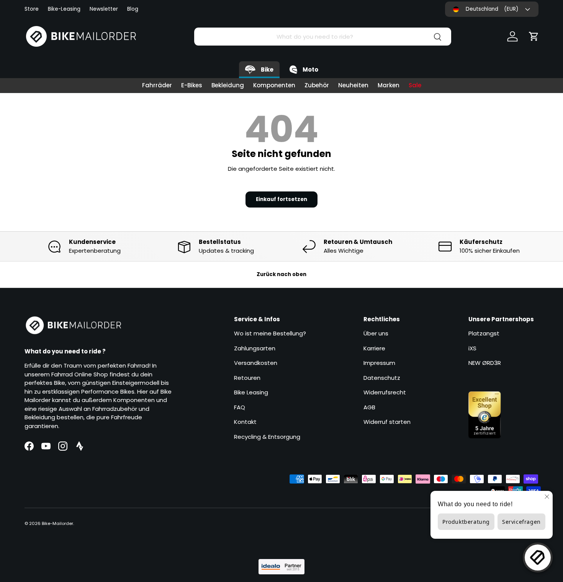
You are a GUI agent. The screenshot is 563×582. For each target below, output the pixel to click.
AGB (369, 407)
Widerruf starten (387, 422)
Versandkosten (255, 363)
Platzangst (483, 333)
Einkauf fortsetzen (281, 199)
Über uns (375, 333)
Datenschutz (381, 378)
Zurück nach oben (281, 274)
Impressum (379, 363)
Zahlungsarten (254, 348)
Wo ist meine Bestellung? (270, 333)
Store (32, 9)
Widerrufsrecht (384, 392)
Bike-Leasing (64, 9)
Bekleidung (227, 85)
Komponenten (274, 85)
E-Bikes (191, 85)
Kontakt (245, 422)
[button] (533, 36)
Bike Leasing (251, 392)
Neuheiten (353, 85)
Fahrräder (157, 85)
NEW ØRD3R (484, 363)
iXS (472, 348)
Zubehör (316, 85)
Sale (415, 85)
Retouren (247, 378)
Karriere (374, 348)
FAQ (239, 407)
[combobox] (322, 37)
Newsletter (104, 9)
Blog (132, 9)
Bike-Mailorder (57, 523)
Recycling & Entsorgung (267, 437)
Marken (388, 85)
